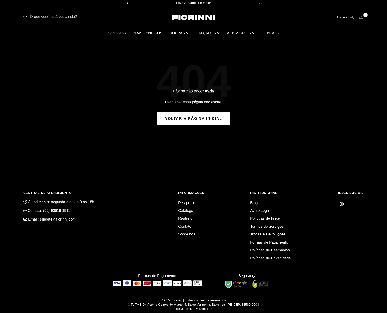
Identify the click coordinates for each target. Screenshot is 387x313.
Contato (184, 226)
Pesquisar (186, 203)
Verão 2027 (117, 33)
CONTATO (270, 33)
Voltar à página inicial (193, 118)
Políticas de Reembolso (270, 250)
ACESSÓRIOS (239, 33)
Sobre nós (186, 234)
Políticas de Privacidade (270, 258)
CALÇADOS (206, 33)
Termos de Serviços (267, 226)
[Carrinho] (361, 17)
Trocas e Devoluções (268, 234)
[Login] (352, 17)
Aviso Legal (260, 210)
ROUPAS (177, 33)
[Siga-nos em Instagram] (341, 204)
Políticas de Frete (265, 218)
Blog (254, 203)
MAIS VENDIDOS (148, 33)
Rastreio (185, 218)
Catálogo (185, 210)
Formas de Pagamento (269, 242)
